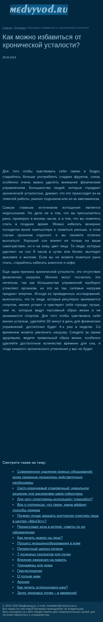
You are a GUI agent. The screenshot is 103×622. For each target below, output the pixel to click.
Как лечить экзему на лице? (40, 538)
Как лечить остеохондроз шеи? (42, 587)
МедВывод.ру (27, 605)
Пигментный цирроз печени (40, 549)
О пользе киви (28, 576)
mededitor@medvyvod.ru (61, 605)
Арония (23, 582)
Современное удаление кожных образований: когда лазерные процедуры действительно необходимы (52, 477)
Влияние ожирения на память (41, 560)
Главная (7, 27)
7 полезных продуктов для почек (44, 554)
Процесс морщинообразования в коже (48, 543)
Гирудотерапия (29, 571)
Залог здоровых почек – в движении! (47, 593)
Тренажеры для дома (34, 565)
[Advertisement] (51, 111)
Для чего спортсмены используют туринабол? (55, 499)
